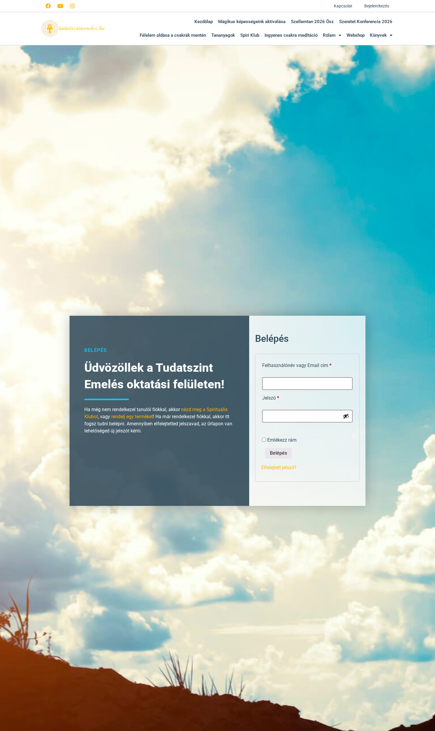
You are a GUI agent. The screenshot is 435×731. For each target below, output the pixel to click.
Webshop (356, 35)
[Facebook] (48, 6)
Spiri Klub (249, 35)
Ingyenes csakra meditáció (291, 35)
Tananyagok (223, 35)
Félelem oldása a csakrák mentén (173, 35)
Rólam (329, 35)
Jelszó (279, 397)
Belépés (278, 453)
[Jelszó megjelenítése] (346, 416)
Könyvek (378, 35)
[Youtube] (60, 6)
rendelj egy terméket (132, 416)
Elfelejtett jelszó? (279, 467)
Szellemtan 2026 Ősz (312, 21)
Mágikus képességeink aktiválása (252, 21)
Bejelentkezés (376, 6)
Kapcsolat (343, 6)
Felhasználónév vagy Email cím (305, 364)
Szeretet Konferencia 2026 (365, 21)
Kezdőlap (203, 21)
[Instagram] (72, 6)
